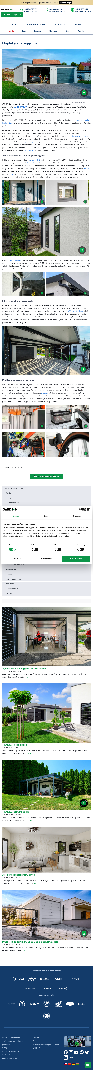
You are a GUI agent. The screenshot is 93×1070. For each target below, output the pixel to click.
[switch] (35, 549)
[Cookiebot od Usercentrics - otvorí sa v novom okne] (80, 509)
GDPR (4, 1048)
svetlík (87, 169)
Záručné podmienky (9, 1058)
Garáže (13, 24)
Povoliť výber (46, 559)
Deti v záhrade (10, 570)
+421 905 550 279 (81, 9)
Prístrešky (60, 24)
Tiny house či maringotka (15, 811)
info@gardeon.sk (55, 9)
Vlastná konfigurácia (12, 15)
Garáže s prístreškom (74, 311)
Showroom (53, 31)
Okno (13, 174)
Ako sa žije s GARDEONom (14, 488)
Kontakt (81, 31)
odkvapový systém (15, 260)
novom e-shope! (66, 2)
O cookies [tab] (77, 516)
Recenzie (37, 31)
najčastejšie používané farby (76, 136)
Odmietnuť (17, 559)
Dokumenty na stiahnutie (11, 1038)
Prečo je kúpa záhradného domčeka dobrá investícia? (30, 941)
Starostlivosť (9, 584)
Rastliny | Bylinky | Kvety (13, 579)
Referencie (8, 593)
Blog (67, 31)
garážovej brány (31, 142)
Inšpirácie (8, 574)
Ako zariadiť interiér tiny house (18, 874)
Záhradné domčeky (36, 24)
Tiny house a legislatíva (14, 744)
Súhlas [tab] (16, 516)
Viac (27, 677)
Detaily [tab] (46, 516)
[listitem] (18, 979)
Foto (24, 31)
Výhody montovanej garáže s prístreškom (24, 668)
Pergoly (78, 24)
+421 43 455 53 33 (30, 9)
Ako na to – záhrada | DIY (14, 565)
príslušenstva (28, 150)
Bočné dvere (32, 163)
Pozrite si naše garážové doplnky (46, 476)
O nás (35, 1041)
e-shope (44, 393)
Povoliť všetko (76, 559)
